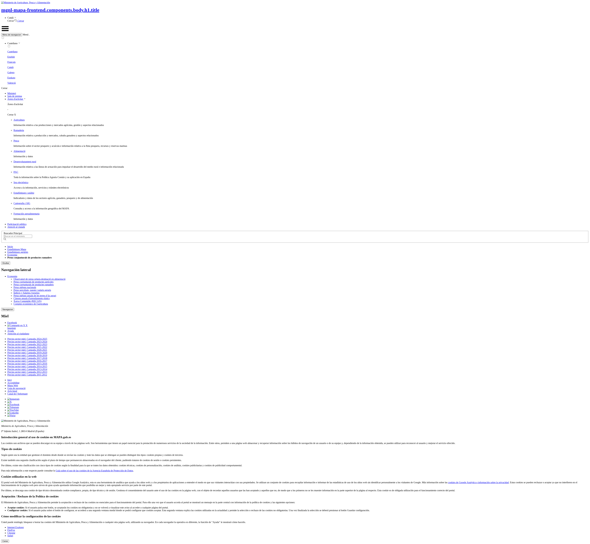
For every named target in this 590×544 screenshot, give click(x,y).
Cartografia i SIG (22, 203)
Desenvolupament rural (25, 161)
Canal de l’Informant (17, 393)
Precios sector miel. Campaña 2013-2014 (27, 369)
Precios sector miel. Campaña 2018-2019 (27, 355)
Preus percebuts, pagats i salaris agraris (32, 290)
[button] (295, 34)
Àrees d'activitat (15, 99)
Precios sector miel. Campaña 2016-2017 (27, 361)
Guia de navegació (16, 388)
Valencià (11, 83)
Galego (10, 72)
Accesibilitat (13, 382)
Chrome (11, 533)
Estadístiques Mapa (16, 249)
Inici (9, 380)
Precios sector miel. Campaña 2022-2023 (27, 344)
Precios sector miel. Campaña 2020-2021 (27, 350)
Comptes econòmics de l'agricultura (31, 304)
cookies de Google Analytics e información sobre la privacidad (478, 482)
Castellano (12, 51)
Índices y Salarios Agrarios (26, 293)
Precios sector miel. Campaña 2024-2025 (27, 339)
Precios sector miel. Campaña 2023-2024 (27, 341)
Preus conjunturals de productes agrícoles (33, 282)
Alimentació (19, 151)
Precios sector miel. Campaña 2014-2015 (27, 366)
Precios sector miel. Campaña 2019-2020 (27, 352)
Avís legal (12, 391)
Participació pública (16, 224)
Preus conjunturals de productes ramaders (34, 284)
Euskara (11, 77)
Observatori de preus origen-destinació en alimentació (39, 279)
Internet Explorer (15, 527)
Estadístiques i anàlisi (24, 193)
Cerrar (5, 541)
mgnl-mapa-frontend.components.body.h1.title (50, 10)
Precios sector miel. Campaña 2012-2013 (27, 372)
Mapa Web (12, 385)
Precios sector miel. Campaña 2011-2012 (27, 374)
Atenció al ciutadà (16, 227)
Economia (12, 255)
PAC (16, 172)
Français (11, 62)
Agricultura (19, 120)
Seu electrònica (21, 182)
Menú (25, 34)
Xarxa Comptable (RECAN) (27, 301)
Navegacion (7, 309)
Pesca (16, 140)
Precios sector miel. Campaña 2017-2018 (27, 358)
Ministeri (11, 93)
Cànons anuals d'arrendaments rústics (32, 298)
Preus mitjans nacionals (25, 287)
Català (10, 67)
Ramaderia (19, 130)
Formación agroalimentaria (26, 213)
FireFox (11, 530)
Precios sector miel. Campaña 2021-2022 (27, 347)
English (11, 57)
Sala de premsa (14, 96)
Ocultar (5, 263)
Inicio (10, 246)
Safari (10, 535)
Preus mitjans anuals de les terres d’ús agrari (35, 295)
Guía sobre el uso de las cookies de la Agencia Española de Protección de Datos (94, 470)
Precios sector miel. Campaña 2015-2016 (27, 363)
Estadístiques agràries (17, 252)
